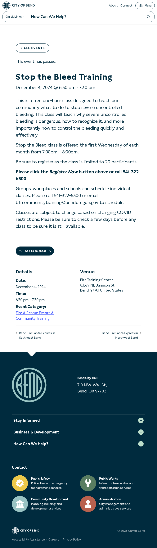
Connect (126, 5)
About (113, 5)
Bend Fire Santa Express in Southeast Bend (37, 335)
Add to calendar (35, 250)
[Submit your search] (148, 16)
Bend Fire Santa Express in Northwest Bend (120, 335)
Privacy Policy (72, 539)
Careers (53, 539)
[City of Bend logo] (18, 6)
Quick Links (14, 16)
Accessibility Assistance (28, 539)
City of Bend (136, 530)
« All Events (32, 48)
